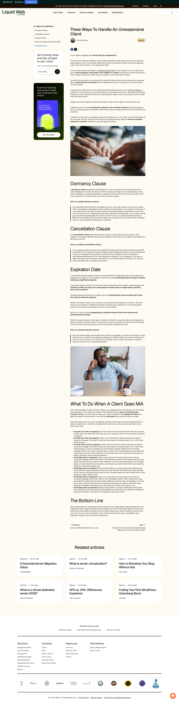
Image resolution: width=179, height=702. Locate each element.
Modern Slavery (97, 698)
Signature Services (23, 666)
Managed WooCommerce (25, 663)
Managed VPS (22, 654)
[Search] (171, 12)
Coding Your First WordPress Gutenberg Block (137, 591)
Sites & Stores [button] (87, 12)
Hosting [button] (71, 12)
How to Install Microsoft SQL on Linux (84, 526)
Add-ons (20, 669)
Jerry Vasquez (74, 598)
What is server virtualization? (88, 564)
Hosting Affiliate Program (98, 647)
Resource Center (71, 651)
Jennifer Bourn (82, 40)
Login (155, 6)
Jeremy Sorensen (26, 598)
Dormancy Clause (41, 30)
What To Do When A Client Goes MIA (47, 42)
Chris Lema (123, 572)
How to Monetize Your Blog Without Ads (136, 565)
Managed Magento (23, 660)
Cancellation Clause (42, 34)
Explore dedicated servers (114, 6)
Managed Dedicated (24, 647)
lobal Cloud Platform (49, 663)
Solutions (23, 559)
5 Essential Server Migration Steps (38, 565)
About (44, 651)
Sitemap (68, 657)
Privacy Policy (46, 657)
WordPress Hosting (65, 630)
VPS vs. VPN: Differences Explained (85, 591)
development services (106, 70)
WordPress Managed (24, 657)
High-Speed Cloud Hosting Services (89, 630)
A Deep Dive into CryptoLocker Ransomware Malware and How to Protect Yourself (128, 527)
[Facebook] (71, 49)
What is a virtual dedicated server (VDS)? (37, 591)
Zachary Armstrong (76, 568)
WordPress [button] (117, 12)
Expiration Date (40, 38)
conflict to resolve (134, 90)
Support (135, 6)
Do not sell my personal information (117, 698)
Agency (141, 40)
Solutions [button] (58, 12)
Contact (146, 6)
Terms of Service (47, 654)
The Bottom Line (41, 46)
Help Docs (69, 647)
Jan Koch (122, 598)
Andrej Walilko (25, 572)
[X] (75, 49)
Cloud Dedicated (22, 651)
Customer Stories (47, 660)
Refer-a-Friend (95, 651)
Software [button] (103, 12)
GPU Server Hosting (113, 630)
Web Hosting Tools (72, 654)
